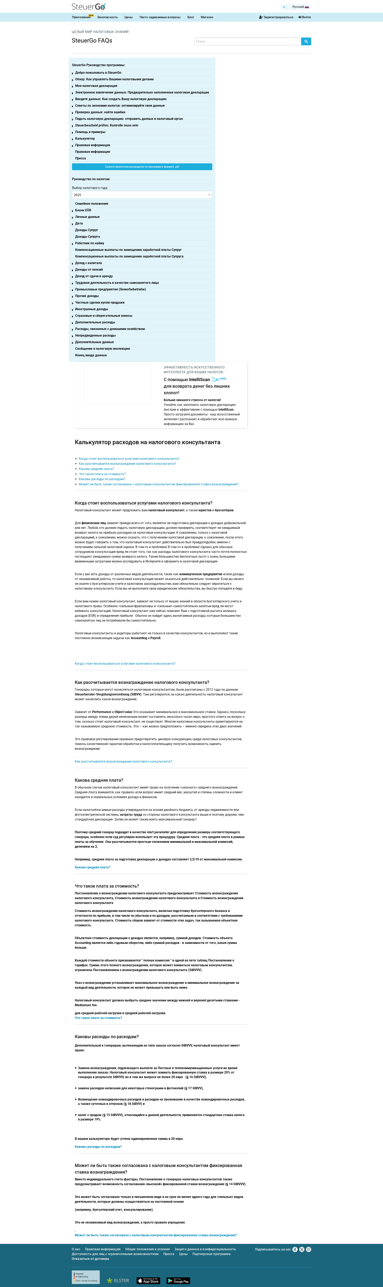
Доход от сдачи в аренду (94, 276)
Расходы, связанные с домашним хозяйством (110, 329)
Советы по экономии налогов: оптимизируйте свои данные (120, 105)
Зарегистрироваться (278, 17)
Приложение (81, 17)
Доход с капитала (88, 263)
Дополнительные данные (94, 342)
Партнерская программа (211, 1254)
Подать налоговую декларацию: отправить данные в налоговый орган (129, 119)
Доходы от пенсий (89, 269)
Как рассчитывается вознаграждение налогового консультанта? (127, 464)
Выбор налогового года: (90, 188)
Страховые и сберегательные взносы (103, 316)
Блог (191, 17)
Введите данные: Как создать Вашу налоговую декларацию (121, 99)
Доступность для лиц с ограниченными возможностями (115, 1254)
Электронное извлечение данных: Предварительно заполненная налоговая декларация (142, 92)
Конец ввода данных (91, 355)
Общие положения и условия (147, 1249)
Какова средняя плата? (96, 469)
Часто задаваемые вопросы (160, 17)
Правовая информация (92, 145)
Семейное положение (91, 204)
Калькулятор (85, 138)
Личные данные (87, 217)
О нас (76, 1249)
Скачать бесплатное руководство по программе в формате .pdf (142, 166)
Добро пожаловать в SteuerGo (98, 72)
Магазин (207, 17)
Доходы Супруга (87, 236)
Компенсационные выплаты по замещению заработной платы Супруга (129, 256)
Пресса (80, 158)
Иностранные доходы (91, 309)
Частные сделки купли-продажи (99, 302)
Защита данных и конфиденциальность (205, 1249)
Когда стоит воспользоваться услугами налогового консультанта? (129, 459)
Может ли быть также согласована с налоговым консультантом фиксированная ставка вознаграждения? (159, 484)
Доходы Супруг (86, 230)
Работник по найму (89, 243)
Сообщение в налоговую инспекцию (102, 349)
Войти (306, 17)
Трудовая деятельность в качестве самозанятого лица (117, 283)
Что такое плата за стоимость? (102, 474)
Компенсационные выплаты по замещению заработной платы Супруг (128, 250)
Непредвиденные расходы (95, 335)
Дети (79, 223)
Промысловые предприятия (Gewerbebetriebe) (110, 289)
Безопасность (108, 17)
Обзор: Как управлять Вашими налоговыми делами (114, 79)
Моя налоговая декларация (96, 86)
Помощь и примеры (90, 132)
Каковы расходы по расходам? (102, 479)
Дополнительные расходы (95, 322)
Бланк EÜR (83, 210)
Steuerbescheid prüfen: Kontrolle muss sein (106, 125)
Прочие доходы (87, 296)
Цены (128, 17)
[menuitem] (296, 7)
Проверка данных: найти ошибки (100, 112)
